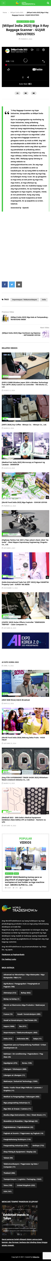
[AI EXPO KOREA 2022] (25, 645)
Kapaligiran (10, 1063)
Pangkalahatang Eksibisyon (17, 1139)
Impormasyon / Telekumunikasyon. (24, 300)
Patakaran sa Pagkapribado (13, 954)
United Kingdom (26, 1185)
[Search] (48, 3)
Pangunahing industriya (16, 1145)
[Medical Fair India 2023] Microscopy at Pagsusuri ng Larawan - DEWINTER (23, 463)
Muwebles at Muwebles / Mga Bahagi (21, 1121)
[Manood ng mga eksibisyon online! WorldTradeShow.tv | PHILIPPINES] (25, 3)
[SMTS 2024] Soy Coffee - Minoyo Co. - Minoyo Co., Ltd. (24, 424)
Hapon (9, 1026)
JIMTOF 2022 (9, 873)
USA (8, 1191)
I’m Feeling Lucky (9, 959)
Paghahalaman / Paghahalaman (18, 1127)
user (9, 888)
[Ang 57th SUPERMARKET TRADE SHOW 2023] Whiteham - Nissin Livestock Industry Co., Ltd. (25, 778)
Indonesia (23, 1038)
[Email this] (19, 284)
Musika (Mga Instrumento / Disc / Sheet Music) (25, 1115)
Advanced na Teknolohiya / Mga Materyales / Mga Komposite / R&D (24, 976)
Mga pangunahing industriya (17, 1103)
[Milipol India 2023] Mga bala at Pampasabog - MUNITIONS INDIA (30, 318)
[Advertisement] (25, 247)
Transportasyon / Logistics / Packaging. (22, 1179)
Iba (22, 1026)
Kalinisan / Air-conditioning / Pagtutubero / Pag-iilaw (23, 1055)
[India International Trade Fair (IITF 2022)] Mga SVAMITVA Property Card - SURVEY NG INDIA (25, 583)
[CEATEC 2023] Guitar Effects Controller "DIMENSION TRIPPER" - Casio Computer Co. (23, 623)
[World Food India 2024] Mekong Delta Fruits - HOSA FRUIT (23, 738)
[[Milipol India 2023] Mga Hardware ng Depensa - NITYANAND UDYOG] (45, 334)
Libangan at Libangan (14, 1075)
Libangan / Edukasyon (15, 1069)
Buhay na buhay (11, 999)
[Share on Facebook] (5, 284)
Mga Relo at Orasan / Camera (17, 1109)
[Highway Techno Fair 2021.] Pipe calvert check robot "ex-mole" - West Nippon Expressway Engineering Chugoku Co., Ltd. (25, 542)
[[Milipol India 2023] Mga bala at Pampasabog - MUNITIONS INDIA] (5, 318)
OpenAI (25, 208)
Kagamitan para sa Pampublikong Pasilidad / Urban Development (25, 1046)
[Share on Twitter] (12, 284)
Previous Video (8, 312)
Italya (37, 1038)
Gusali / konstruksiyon (28, 1014)
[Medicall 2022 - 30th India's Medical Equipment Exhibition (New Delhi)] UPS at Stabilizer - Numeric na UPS (24, 819)
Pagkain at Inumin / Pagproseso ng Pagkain (23, 1133)
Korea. (27, 1063)
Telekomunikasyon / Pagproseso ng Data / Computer (21, 1165)
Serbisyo (38, 1145)
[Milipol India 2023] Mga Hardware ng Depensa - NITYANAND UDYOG (21, 334)
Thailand (9, 1173)
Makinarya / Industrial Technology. (20, 1081)
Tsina (8, 1185)
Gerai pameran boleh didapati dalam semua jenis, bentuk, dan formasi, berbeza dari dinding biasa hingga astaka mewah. (24, 1242)
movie (32, 21)
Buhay (26, 993)
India (44, 300)
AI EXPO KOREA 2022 (10, 662)
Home (5, 12)
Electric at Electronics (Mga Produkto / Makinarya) (24, 1006)
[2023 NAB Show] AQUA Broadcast (16, 700)
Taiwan (8, 1158)
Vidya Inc (36, 1257)
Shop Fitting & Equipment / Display (20, 1152)
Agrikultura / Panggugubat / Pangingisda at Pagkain (22, 985)
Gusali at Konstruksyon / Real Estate (20, 1020)
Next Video (44, 327)
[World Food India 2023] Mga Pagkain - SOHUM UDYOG (24, 502)
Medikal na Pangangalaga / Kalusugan (21, 1096)
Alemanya (10, 993)
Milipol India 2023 (16, 12)
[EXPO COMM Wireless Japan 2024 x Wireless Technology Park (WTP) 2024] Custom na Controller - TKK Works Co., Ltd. (25, 384)
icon (25, 365)
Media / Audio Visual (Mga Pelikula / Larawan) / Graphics (23, 1089)
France (8, 1014)
